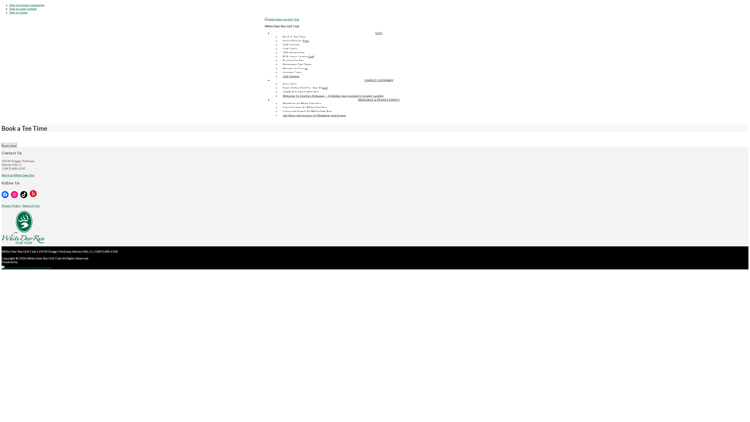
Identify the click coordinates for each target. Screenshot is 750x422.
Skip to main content (23, 9)
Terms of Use (31, 205)
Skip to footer (18, 12)
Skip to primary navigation (27, 5)
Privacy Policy (11, 205)
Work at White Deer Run (18, 175)
